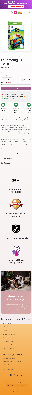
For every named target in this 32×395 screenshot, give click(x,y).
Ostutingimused (8, 338)
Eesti (22, 385)
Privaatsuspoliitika (8, 341)
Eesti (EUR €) (10, 385)
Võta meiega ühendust (10, 348)
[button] (2, 12)
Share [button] (4, 149)
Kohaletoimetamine (9, 334)
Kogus (3, 72)
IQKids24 (17, 391)
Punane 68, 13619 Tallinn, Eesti (12, 361)
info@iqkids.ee (7, 365)
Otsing (5, 330)
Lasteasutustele (7, 345)
